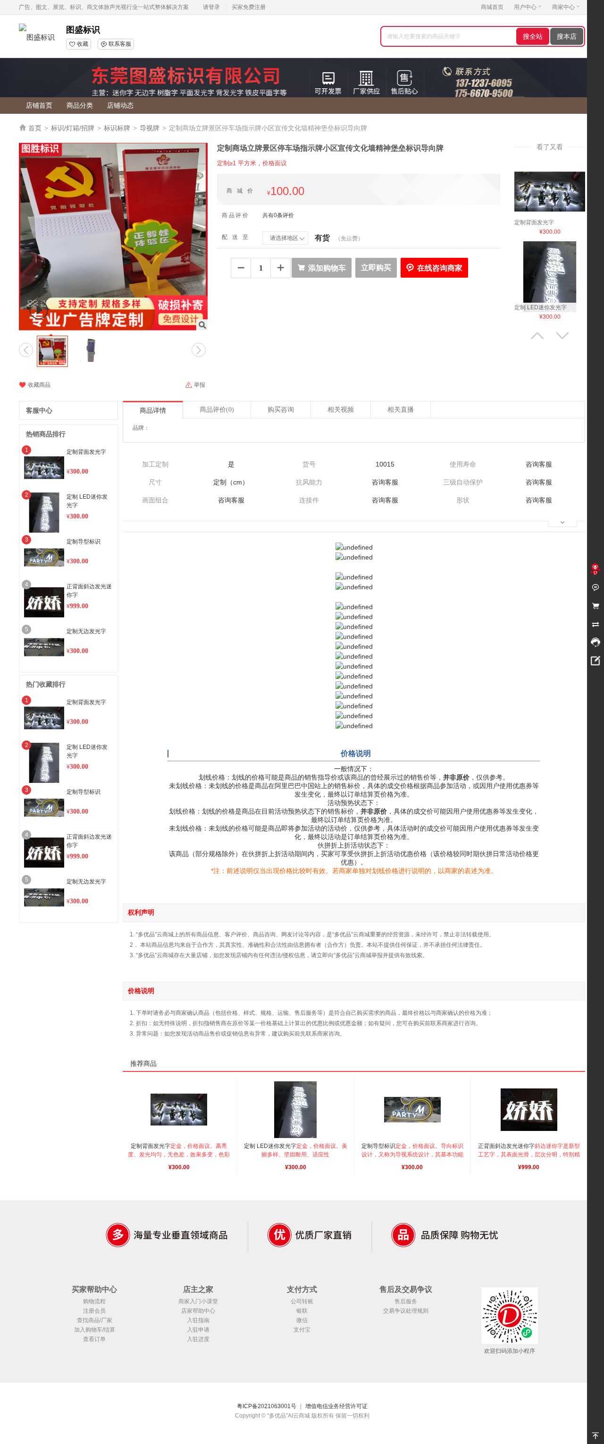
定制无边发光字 (86, 631)
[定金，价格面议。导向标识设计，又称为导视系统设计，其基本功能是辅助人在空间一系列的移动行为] (412, 1109)
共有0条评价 (278, 215)
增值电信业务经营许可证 (336, 1406)
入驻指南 (198, 1320)
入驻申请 (198, 1329)
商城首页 (492, 7)
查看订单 (94, 1339)
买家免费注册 (249, 7)
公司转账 (302, 1301)
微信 (302, 1320)
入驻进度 (198, 1339)
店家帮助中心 (198, 1311)
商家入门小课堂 (198, 1301)
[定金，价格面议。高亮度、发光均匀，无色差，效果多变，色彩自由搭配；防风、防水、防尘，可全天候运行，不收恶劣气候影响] (549, 191)
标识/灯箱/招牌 (72, 128)
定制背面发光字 (86, 452)
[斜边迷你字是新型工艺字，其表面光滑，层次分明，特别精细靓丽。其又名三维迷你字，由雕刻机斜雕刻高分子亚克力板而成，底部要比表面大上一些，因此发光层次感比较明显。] (529, 1109)
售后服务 (405, 1301)
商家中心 (563, 7)
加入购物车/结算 (94, 1329)
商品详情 (153, 410)
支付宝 (302, 1329)
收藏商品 (34, 385)
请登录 (211, 7)
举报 (195, 385)
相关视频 (340, 409)
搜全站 (533, 36)
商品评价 (217, 409)
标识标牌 (117, 128)
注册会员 (94, 1311)
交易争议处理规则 (405, 1311)
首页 (35, 128)
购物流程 (94, 1301)
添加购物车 (321, 267)
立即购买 (376, 267)
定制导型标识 (84, 541)
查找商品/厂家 (94, 1320)
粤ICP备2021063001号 (266, 1406)
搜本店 (567, 36)
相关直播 (400, 409)
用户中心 (525, 7)
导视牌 (149, 128)
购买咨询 (281, 409)
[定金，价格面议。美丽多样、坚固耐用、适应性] (549, 276)
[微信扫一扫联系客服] (595, 642)
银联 (302, 1311)
